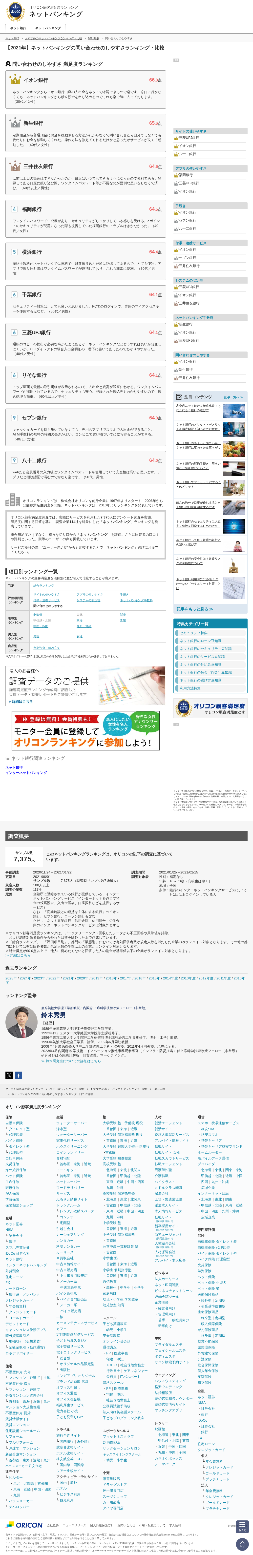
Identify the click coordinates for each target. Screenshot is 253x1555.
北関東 (29, 1483)
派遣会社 (162, 1193)
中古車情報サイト (70, 1264)
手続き (124, 594)
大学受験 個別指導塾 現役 (123, 1135)
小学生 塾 (110, 1258)
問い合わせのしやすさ (192, 355)
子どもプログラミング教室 (123, 1418)
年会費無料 (17, 1306)
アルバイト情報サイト (172, 1140)
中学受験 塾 (112, 1223)
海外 (73, 1483)
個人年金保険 (208, 1371)
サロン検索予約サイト (172, 1362)
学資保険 (12, 1199)
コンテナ (67, 1217)
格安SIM (207, 1129)
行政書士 (113, 1371)
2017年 (125, 978)
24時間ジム (112, 1442)
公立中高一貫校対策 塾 (120, 1246)
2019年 (97, 978)
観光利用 (67, 1500)
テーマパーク (165, 1464)
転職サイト (163, 1146)
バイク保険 (14, 1140)
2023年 (39, 978)
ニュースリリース (74, 1525)
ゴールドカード (21, 1318)
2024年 (25, 978)
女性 (80, 636)
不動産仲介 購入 (18, 1384)
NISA (9, 1230)
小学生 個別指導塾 (117, 1270)
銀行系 (14, 1294)
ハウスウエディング (170, 1381)
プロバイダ (206, 1164)
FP (108, 1353)
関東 (123, 615)
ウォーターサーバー (71, 1123)
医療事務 (121, 1353)
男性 (36, 636)
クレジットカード (19, 1300)
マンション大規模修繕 (22, 1407)
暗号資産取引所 (17, 1336)
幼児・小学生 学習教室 (120, 1299)
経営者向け (166, 1308)
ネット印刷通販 (167, 1285)
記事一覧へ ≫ (233, 397)
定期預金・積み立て (46, 648)
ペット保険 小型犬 (212, 1283)
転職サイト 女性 (167, 1152)
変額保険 (204, 1377)
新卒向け (165, 1326)
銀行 (12, 1242)
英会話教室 (111, 1336)
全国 (182, 1452)
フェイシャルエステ (170, 1350)
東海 (80, 620)
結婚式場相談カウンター (174, 1398)
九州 (46, 1401)
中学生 (125, 1287)
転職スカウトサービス (172, 1158)
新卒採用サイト (167, 1227)
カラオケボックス (168, 1458)
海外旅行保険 (15, 1170)
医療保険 (12, 1188)
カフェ (61, 1329)
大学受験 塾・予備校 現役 (123, 1123)
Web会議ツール (167, 1297)
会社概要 (53, 1525)
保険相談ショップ (19, 1205)
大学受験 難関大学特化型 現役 (126, 1146)
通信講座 (110, 1347)
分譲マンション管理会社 (24, 1395)
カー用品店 (111, 1502)
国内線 (65, 1465)
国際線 (79, 1465)
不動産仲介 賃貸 (18, 1413)
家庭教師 (110, 1293)
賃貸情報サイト (17, 1419)
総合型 (65, 1358)
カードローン (15, 1288)
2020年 (82, 978)
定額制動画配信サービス (75, 1334)
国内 (63, 1483)
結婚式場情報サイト (170, 1404)
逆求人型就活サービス (172, 1135)
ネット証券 (14, 1224)
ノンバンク (31, 1294)
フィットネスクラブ (118, 1436)
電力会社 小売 (67, 1411)
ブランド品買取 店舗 (72, 1382)
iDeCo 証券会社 (17, 1253)
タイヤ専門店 (113, 1508)
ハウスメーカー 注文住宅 (23, 1466)
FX (7, 1283)
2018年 (111, 978)
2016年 (140, 978)
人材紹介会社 (165, 1244)
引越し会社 (65, 1229)
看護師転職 (163, 1170)
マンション (17, 1378)
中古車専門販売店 (73, 1276)
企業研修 (162, 1302)
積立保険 (204, 1383)
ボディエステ (165, 1356)
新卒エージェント (168, 1236)
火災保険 (12, 1164)
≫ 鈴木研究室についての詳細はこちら (71, 1061)
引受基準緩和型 (213, 1306)
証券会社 (16, 1236)
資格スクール (113, 1383)
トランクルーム (68, 1205)
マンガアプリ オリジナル (75, 1376)
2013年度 (188, 978)
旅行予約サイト (68, 1435)
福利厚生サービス (70, 1405)
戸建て (35, 1378)
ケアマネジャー (136, 1371)
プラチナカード (218, 1479)
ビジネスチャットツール (174, 1291)
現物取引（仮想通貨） (26, 1341)
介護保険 (204, 1359)
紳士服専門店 (113, 1491)
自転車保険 (14, 1158)
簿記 (120, 1359)
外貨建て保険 (208, 1353)
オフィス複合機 (68, 1399)
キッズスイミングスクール (122, 1454)
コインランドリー (70, 1152)
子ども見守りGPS (70, 1417)
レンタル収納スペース (77, 1211)
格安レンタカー (68, 1246)
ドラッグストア (115, 1485)
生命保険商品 (208, 1312)
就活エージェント (168, 1123)
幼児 (109, 1330)
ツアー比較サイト (70, 1471)
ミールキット (66, 1170)
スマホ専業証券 (17, 1247)
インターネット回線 (213, 1193)
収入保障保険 (211, 1324)
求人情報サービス (168, 1211)
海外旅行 (84, 1441)
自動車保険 (14, 1123)
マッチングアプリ (168, 1410)
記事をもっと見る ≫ (195, 609)
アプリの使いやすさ (90, 594)
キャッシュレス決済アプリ (26, 1330)
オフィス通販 (66, 1393)
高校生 (111, 1287)
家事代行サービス (70, 1140)
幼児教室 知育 (114, 1305)
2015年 (154, 978)
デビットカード (17, 1324)
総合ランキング (43, 585)
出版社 (65, 1370)
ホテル (61, 1488)
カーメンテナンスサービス (77, 1323)
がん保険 (12, 1193)
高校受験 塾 (112, 1164)
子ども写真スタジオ (71, 1340)
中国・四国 (40, 626)
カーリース (65, 1252)
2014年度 (170, 978)
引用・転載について (152, 1525)
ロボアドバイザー (19, 1353)
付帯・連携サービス (46, 600)
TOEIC (111, 1365)
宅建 (109, 1359)
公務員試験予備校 (116, 1406)
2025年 (11, 978)
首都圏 (14, 1401)
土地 (46, 1378)
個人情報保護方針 (102, 1525)
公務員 (111, 1377)
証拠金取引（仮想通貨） (28, 1347)
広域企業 (208, 1188)
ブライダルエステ (168, 1345)
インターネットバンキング (26, 773)
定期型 (220, 1300)
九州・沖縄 (84, 626)
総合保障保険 (208, 1365)
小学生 (139, 1287)
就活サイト (163, 1129)
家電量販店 (111, 1479)
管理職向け (166, 1314)
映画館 (160, 1429)
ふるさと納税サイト (71, 1199)
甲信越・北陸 (130, 1176)
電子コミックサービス (73, 1352)
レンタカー (65, 1241)
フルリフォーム (21, 1442)
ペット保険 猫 (208, 1288)
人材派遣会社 (165, 1253)
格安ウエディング (168, 1387)
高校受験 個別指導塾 (119, 1193)
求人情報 (175, 1525)
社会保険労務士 (132, 1365)
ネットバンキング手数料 (136, 600)
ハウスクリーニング (71, 1146)
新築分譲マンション (21, 1454)
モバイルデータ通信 (213, 1158)
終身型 (206, 1300)
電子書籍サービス (70, 1346)
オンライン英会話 (116, 1341)
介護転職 (162, 1176)
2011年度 (223, 978)
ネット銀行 (14, 767)
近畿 (123, 620)
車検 (59, 1317)
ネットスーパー (68, 1182)
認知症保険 (206, 1347)
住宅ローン (14, 1277)
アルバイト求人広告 (170, 1260)
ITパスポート (130, 1377)
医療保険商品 (208, 1294)
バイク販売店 (66, 1293)
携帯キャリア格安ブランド (222, 1146)
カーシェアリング (70, 1235)
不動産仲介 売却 (18, 1372)
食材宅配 (63, 1158)
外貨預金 (12, 1271)
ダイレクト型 (19, 1129)
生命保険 (12, 1182)
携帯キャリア (211, 1140)
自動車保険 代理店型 (214, 1247)
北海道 (37, 615)
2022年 (54, 978)
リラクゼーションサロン (122, 1448)
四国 (204, 1182)
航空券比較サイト (70, 1447)
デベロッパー (19, 1507)
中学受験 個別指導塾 (119, 1235)
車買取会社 (65, 1258)
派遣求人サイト (167, 1205)
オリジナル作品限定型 (77, 1364)
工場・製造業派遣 (168, 1199)
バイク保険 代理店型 (214, 1259)
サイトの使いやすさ (46, 594)
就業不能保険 (208, 1341)
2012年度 (206, 978)
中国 (239, 1176)
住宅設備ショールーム (22, 1431)
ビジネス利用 (70, 1494)
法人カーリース (167, 1279)
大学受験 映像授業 (117, 1158)
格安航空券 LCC (69, 1459)
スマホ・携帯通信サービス (218, 1123)
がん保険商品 (208, 1330)
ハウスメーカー (21, 1501)
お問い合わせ (126, 1525)
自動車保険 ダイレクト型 (217, 1242)
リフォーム (14, 1436)
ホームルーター (210, 1152)
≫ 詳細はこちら (18, 955)
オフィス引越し (68, 1387)
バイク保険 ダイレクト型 (217, 1253)
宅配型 (65, 1223)
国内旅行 (67, 1441)
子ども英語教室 (115, 1324)
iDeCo (202, 1420)
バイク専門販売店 (73, 1299)
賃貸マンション (17, 1425)
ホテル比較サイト (70, 1453)
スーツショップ (115, 1496)
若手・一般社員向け (173, 1320)
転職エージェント (168, 1164)
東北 (16, 1483)
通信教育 (110, 1282)
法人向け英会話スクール (122, 1412)
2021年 (68, 978)
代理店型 (16, 1135)
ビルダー (16, 1477)
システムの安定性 (88, 600)
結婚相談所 (163, 1393)
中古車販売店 (66, 1270)
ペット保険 (14, 1176)
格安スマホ (209, 1135)
